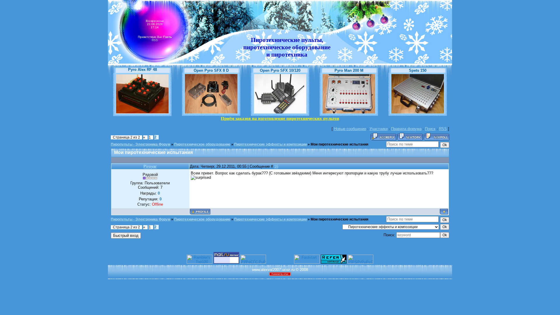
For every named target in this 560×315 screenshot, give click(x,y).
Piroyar (150, 166)
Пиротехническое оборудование (202, 144)
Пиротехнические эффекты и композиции (270, 144)
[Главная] (356, 27)
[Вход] (384, 20)
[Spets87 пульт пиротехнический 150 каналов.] (417, 112)
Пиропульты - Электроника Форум (140, 144)
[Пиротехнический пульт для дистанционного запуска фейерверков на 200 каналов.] (349, 112)
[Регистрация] (370, 24)
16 (276, 166)
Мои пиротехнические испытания (339, 144)
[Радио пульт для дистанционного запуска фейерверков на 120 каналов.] (280, 112)
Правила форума (406, 129)
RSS (155, 40)
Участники (379, 129)
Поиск (430, 129)
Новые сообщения (350, 129)
